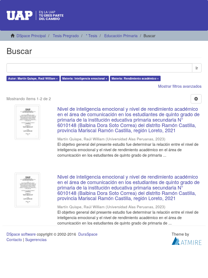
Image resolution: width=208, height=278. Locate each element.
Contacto (14, 239)
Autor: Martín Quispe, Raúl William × (33, 78)
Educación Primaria (121, 35)
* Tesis (91, 35)
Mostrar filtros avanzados (180, 86)
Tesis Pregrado (66, 35)
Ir (197, 68)
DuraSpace (88, 234)
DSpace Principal (31, 35)
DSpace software (21, 234)
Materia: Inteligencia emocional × (84, 78)
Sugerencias (36, 239)
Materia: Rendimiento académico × (135, 78)
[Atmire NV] (187, 240)
